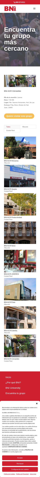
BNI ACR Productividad (13, 217)
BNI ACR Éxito (9, 302)
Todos (8, 127)
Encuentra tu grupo (15, 393)
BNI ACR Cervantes (11, 359)
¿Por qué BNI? (13, 382)
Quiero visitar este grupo (19, 116)
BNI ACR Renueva (11, 161)
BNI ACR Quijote (10, 189)
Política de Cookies (9, 474)
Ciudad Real (10, 130)
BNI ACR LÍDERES (11, 274)
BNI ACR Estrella (10, 331)
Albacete (25, 127)
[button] (37, 403)
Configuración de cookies (20, 469)
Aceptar (20, 458)
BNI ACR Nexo (9, 246)
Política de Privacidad (22, 474)
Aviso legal (33, 474)
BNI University (13, 388)
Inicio (8, 377)
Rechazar (20, 463)
